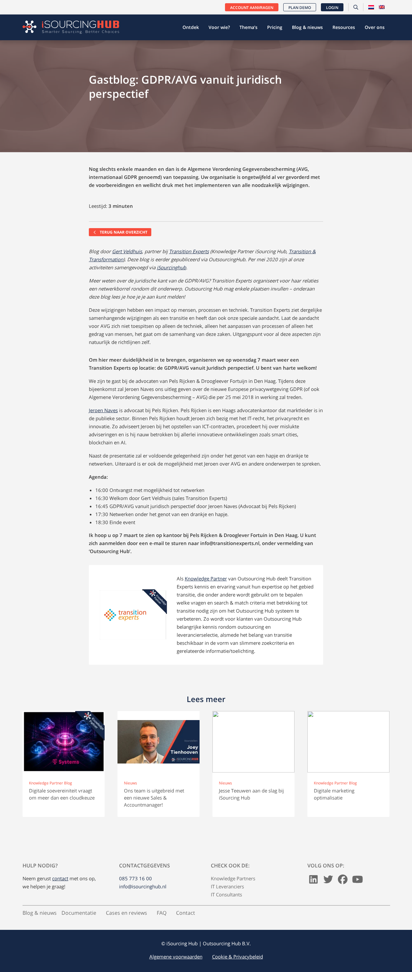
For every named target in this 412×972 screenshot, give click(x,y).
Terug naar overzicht (123, 232)
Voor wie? (219, 27)
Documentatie (78, 912)
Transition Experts (189, 251)
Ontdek (191, 27)
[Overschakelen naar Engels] (382, 7)
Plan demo (299, 7)
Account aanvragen (251, 7)
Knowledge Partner (206, 578)
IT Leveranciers (227, 886)
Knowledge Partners (233, 878)
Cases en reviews (126, 912)
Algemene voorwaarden (175, 956)
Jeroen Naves (103, 410)
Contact (185, 912)
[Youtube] (357, 881)
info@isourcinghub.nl (142, 886)
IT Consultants (226, 894)
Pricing (274, 27)
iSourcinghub (171, 267)
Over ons (375, 27)
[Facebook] (343, 881)
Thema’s (248, 27)
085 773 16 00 (135, 878)
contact (60, 878)
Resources (343, 27)
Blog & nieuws (307, 27)
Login (332, 7)
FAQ (161, 912)
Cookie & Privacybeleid (237, 956)
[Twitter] (328, 881)
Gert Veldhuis (127, 251)
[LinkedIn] (313, 881)
